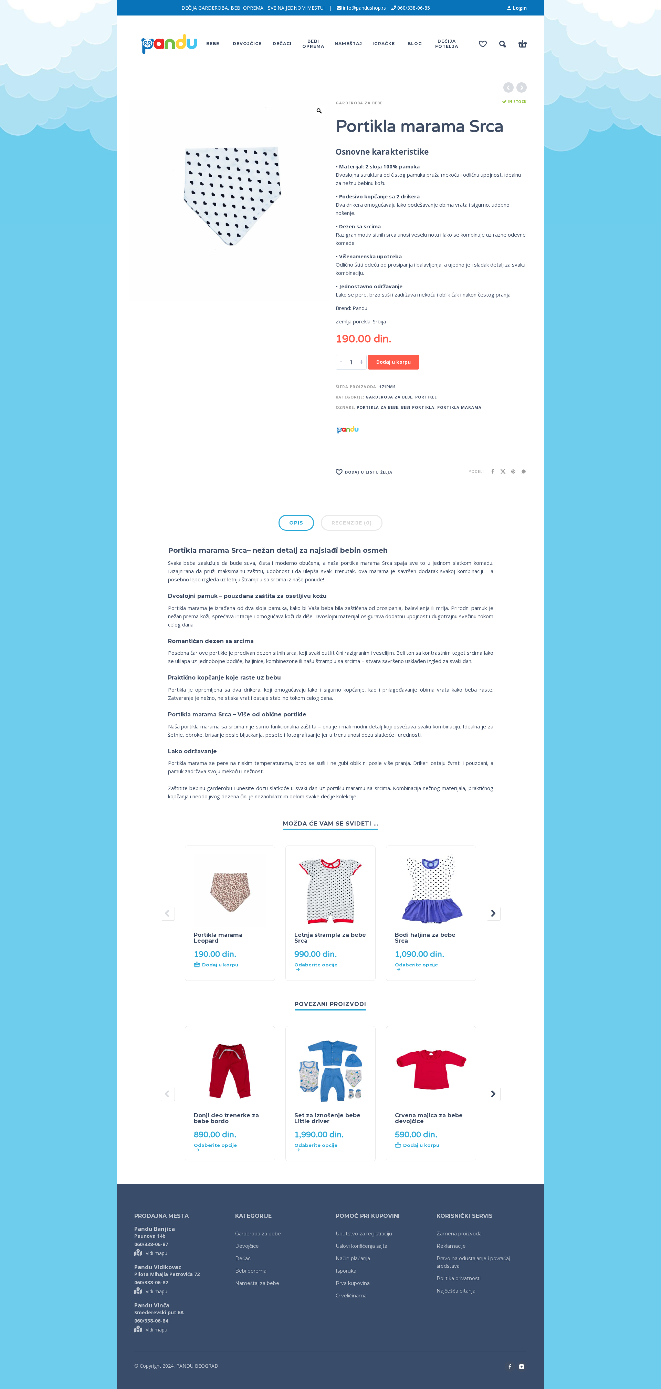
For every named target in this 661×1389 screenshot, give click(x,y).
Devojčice (247, 1246)
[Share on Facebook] (490, 471)
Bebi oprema (250, 1271)
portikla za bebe (377, 407)
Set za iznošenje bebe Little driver (327, 1118)
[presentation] (168, 913)
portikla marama (459, 407)
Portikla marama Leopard (218, 938)
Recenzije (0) (352, 523)
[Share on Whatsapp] (521, 471)
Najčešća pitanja (456, 1291)
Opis (296, 523)
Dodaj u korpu (393, 362)
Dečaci (243, 1258)
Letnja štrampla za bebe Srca (330, 938)
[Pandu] (348, 430)
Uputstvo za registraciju (364, 1234)
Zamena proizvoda (459, 1234)
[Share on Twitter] (501, 471)
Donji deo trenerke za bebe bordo (226, 1118)
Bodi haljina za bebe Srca (425, 938)
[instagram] (521, 1366)
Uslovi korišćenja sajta (361, 1246)
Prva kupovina (353, 1283)
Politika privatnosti (459, 1278)
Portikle (426, 397)
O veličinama (351, 1296)
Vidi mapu (156, 1253)
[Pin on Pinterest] (511, 471)
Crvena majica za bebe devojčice (429, 1118)
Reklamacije (451, 1246)
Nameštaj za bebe (257, 1283)
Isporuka (346, 1271)
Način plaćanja (353, 1258)
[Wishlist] (483, 44)
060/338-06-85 (413, 7)
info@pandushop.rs (364, 7)
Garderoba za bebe (359, 102)
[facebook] (510, 1366)
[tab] (296, 524)
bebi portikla (417, 407)
